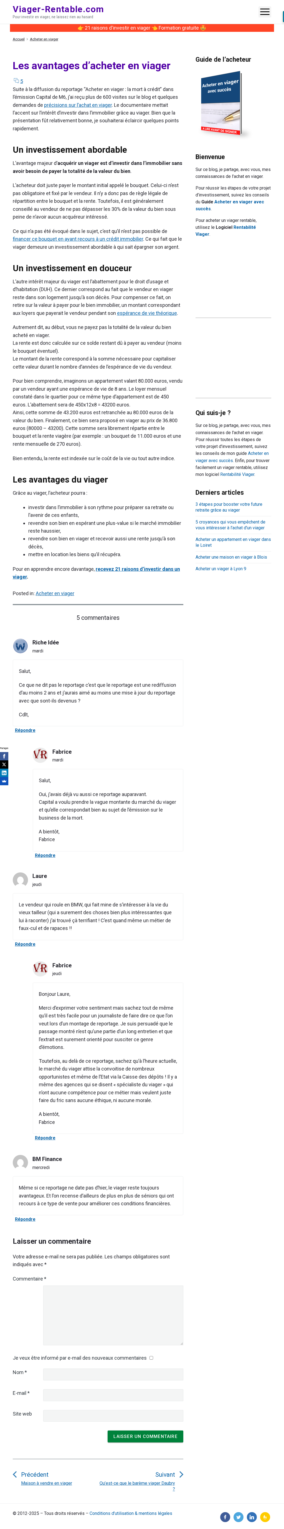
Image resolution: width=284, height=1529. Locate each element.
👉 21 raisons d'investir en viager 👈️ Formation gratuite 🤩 (142, 28)
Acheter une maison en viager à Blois (231, 557)
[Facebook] (4, 756)
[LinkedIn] (4, 773)
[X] (4, 764)
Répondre (25, 730)
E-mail (21, 1393)
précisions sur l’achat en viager (78, 105)
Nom (20, 1372)
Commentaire (29, 1279)
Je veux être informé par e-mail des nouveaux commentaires (80, 1358)
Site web (22, 1414)
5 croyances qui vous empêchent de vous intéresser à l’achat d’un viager (230, 524)
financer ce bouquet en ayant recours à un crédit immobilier (78, 239)
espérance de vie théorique (147, 313)
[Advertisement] (234, 283)
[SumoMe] (4, 781)
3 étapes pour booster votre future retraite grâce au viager (229, 507)
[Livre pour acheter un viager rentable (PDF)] (225, 105)
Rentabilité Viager (237, 474)
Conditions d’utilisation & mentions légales (131, 1513)
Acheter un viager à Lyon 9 (221, 568)
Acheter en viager (55, 593)
